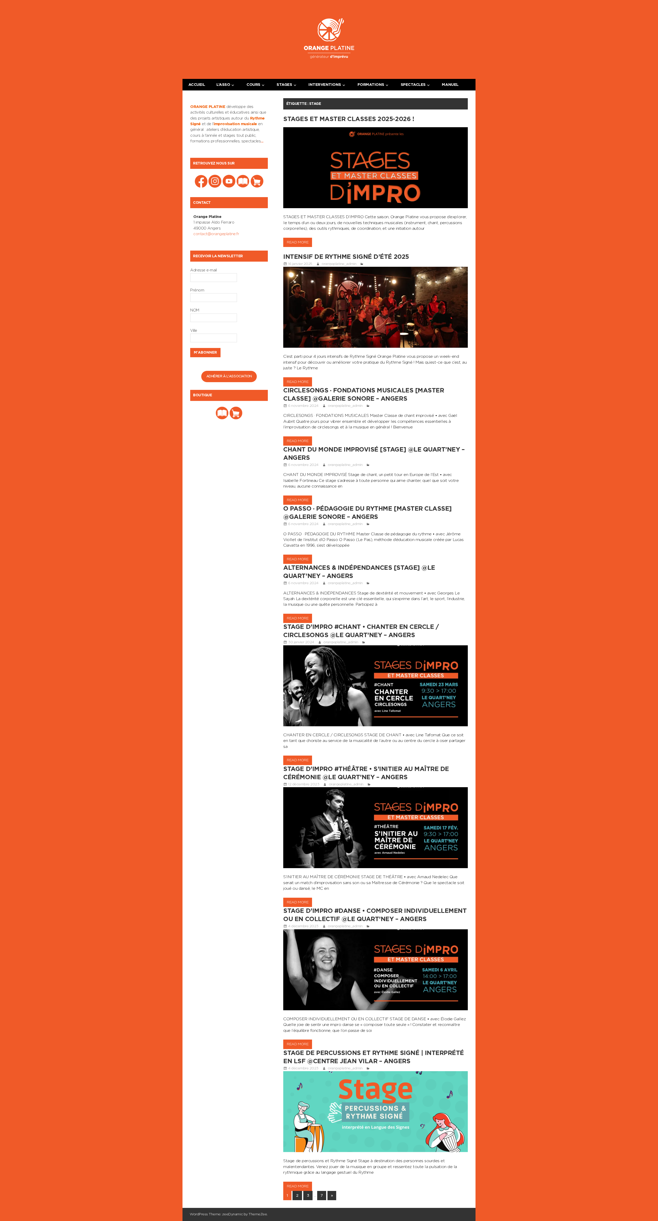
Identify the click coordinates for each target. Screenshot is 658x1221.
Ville (193, 331)
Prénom (197, 290)
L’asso (223, 85)
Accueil (196, 85)
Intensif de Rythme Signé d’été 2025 (346, 257)
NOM (194, 310)
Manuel (450, 85)
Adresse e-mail (203, 270)
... (262, 141)
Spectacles (413, 85)
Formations (371, 85)
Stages (284, 85)
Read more (297, 242)
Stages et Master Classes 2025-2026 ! (348, 119)
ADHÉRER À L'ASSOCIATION (229, 376)
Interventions (324, 85)
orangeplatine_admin (339, 264)
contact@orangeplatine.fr (216, 234)
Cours (253, 85)
